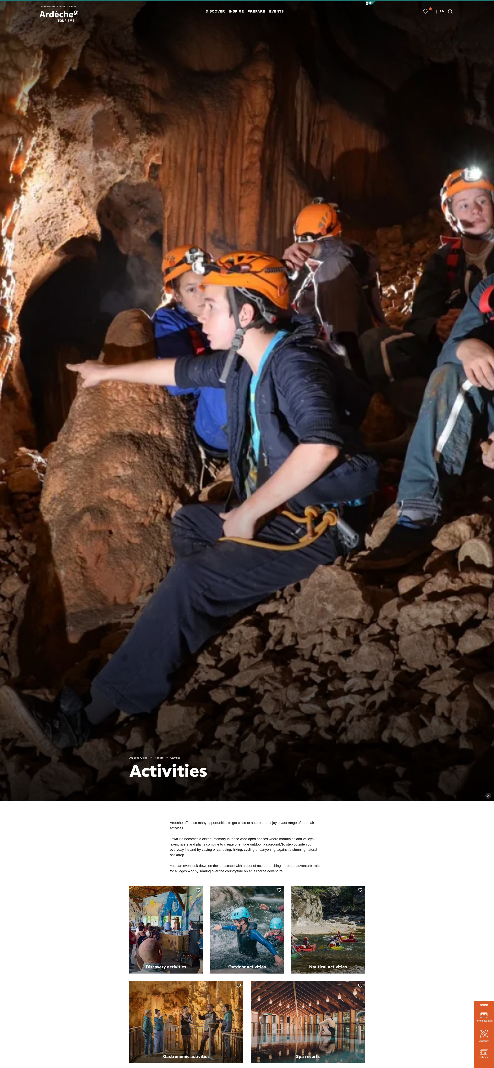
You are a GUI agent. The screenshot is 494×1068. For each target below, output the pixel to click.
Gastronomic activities (186, 1056)
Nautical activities (328, 966)
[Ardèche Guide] (59, 16)
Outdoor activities (247, 966)
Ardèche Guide (138, 757)
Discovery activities (166, 966)
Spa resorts (308, 1056)
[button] (370, 3)
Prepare (159, 757)
